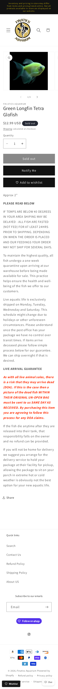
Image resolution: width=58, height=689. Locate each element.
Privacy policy (44, 675)
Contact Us (13, 555)
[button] (8, 30)
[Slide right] (37, 97)
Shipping (7, 128)
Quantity (8, 135)
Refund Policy (15, 564)
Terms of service (20, 681)
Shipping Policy (16, 572)
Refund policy (25, 675)
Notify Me (29, 170)
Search (11, 546)
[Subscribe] (46, 607)
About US (12, 582)
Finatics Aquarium (26, 670)
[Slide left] (20, 97)
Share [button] (10, 497)
